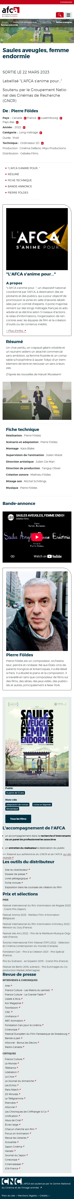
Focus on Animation (17, 1133)
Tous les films (18, 818)
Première (10, 1102)
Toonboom (11, 1007)
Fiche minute (13, 882)
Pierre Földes (18, 192)
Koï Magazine (13, 1003)
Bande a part (12, 1038)
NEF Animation (14, 1020)
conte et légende (42, 804)
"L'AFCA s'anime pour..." (24, 168)
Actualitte (10, 1142)
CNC (7, 1011)
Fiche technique (20, 180)
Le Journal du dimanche (19, 1080)
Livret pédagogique (17, 878)
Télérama (10, 1067)
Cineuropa (11, 1029)
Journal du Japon (15, 1155)
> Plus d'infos (14, 330)
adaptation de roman (17, 804)
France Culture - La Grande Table (24, 994)
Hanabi (9, 1150)
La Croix (9, 1076)
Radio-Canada (13, 1046)
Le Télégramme (14, 1098)
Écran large (11, 1124)
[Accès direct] (60, 14)
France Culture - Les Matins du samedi (28, 990)
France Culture (13, 1059)
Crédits (43, 1195)
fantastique (12, 808)
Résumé (13, 174)
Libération (11, 1072)
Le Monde (11, 1063)
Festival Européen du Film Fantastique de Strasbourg (36, 1033)
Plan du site (8, 1195)
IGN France (11, 1168)
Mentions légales (27, 1195)
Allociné (10, 1107)
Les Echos (10, 1085)
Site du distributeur (16, 869)
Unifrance (11, 1016)
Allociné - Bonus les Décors (21, 1042)
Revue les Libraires (15, 1137)
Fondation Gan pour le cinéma (23, 1025)
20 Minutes (11, 1094)
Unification (11, 1115)
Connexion (66, 2)
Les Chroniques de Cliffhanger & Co (26, 1111)
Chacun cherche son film (19, 1129)
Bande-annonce (20, 186)
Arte (7, 985)
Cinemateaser (13, 1164)
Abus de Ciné (13, 1120)
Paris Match (12, 1089)
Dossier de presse (15, 874)
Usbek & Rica (12, 998)
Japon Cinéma (13, 1146)
